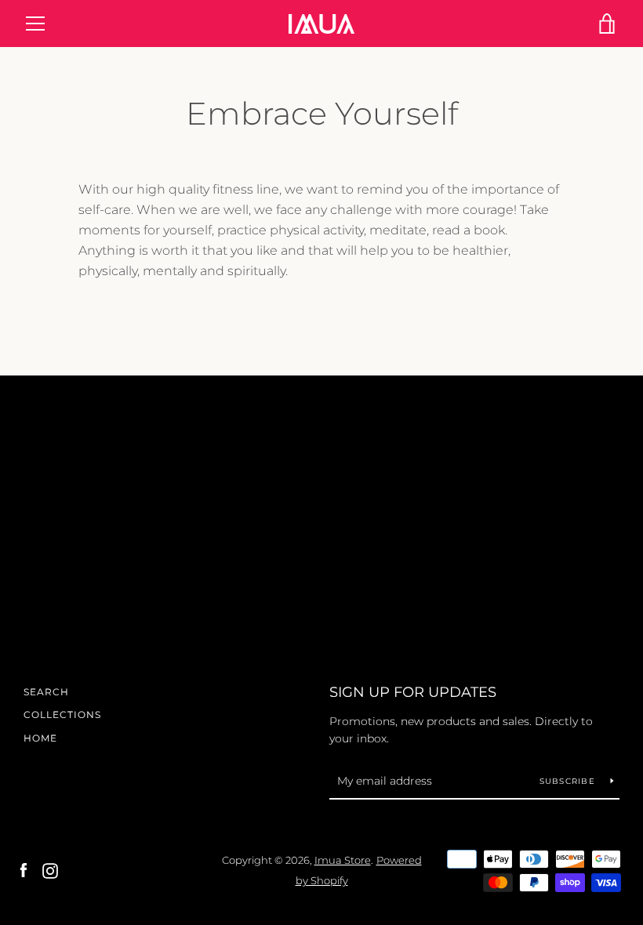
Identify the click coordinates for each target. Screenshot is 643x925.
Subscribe (569, 781)
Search (46, 692)
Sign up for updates (412, 692)
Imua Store (342, 860)
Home (40, 738)
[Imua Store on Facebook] (23, 869)
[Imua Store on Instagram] (50, 869)
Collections (62, 714)
